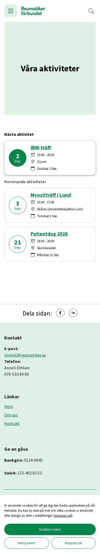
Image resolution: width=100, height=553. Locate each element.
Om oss (11, 414)
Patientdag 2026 (49, 233)
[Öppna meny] (10, 11)
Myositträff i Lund (51, 195)
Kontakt (12, 423)
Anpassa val (73, 543)
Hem (8, 406)
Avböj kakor (26, 543)
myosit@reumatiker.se (25, 355)
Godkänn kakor (50, 529)
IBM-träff (41, 147)
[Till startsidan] (33, 11)
